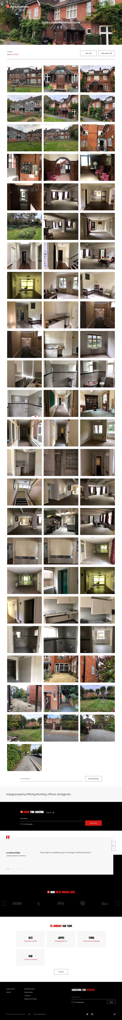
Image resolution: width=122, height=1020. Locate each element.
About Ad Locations (40, 10)
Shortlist (26, 10)
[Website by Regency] (114, 1014)
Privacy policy (29, 824)
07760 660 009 (30, 938)
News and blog (56, 10)
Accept (28, 824)
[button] (7, 868)
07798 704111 (30, 956)
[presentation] (113, 848)
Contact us (86, 10)
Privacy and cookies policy (40, 1014)
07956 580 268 (91, 938)
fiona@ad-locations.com (91, 941)
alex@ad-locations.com (30, 941)
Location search (13, 10)
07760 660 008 (61, 938)
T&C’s (29, 1014)
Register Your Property (71, 10)
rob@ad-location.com (30, 959)
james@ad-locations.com (61, 941)
